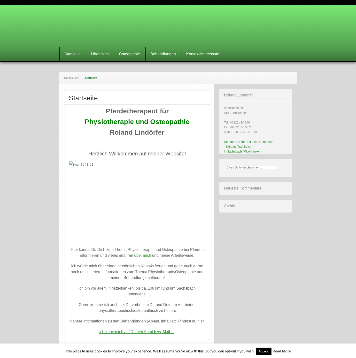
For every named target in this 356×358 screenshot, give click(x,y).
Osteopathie (129, 54)
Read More (281, 351)
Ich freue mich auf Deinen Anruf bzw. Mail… (136, 332)
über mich (142, 255)
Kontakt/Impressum (202, 54)
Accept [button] (264, 351)
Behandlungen (163, 54)
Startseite (72, 54)
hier (200, 321)
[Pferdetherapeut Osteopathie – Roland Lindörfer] (178, 26)
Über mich (100, 54)
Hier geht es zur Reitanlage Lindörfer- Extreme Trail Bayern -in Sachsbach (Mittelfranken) (248, 146)
